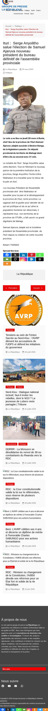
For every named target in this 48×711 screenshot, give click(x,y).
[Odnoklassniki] (34, 709)
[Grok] (15, 259)
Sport (32, 13)
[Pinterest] (31, 255)
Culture (38, 10)
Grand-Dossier (18, 13)
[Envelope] (15, 686)
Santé (33, 10)
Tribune (20, 387)
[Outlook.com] (31, 259)
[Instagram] (23, 259)
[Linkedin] (23, 255)
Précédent (13, 288)
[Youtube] (9, 686)
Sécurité (14, 10)
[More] (7, 264)
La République (11, 69)
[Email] (7, 259)
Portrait (26, 13)
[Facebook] (7, 255)
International (11, 444)
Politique (27, 10)
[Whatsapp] (40, 255)
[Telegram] (40, 709)
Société (21, 10)
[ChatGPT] (40, 259)
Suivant (36, 288)
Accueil (8, 10)
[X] (15, 255)
